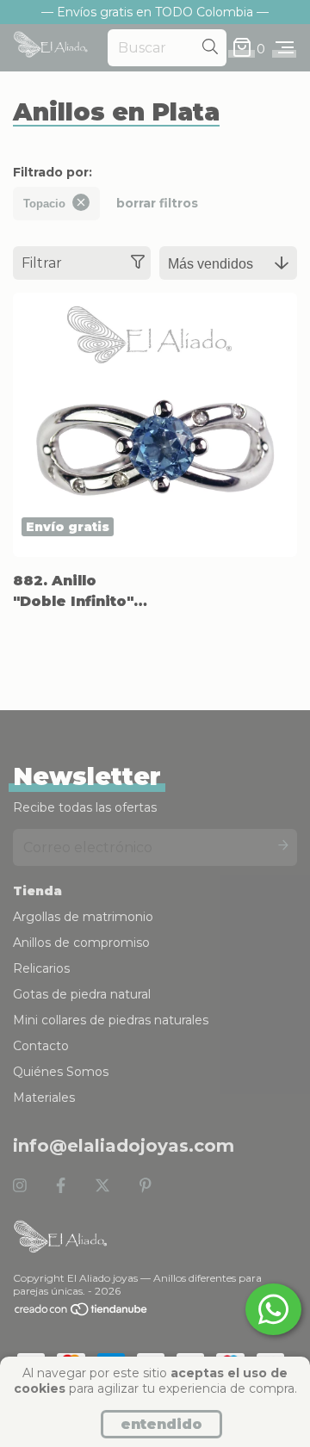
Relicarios (41, 968)
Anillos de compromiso (81, 942)
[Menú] (285, 48)
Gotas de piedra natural (82, 994)
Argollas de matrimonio (83, 916)
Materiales (44, 1097)
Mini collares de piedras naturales (110, 1020)
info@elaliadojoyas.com (123, 1145)
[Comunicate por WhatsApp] (273, 1309)
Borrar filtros (157, 203)
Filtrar (42, 263)
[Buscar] (210, 47)
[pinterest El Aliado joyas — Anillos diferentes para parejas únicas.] (146, 1186)
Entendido (161, 1424)
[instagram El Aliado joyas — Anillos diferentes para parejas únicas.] (20, 1186)
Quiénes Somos (60, 1071)
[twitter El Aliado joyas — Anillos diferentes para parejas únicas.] (102, 1186)
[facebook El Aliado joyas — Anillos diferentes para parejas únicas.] (60, 1186)
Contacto (41, 1046)
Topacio (44, 203)
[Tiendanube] (82, 1312)
